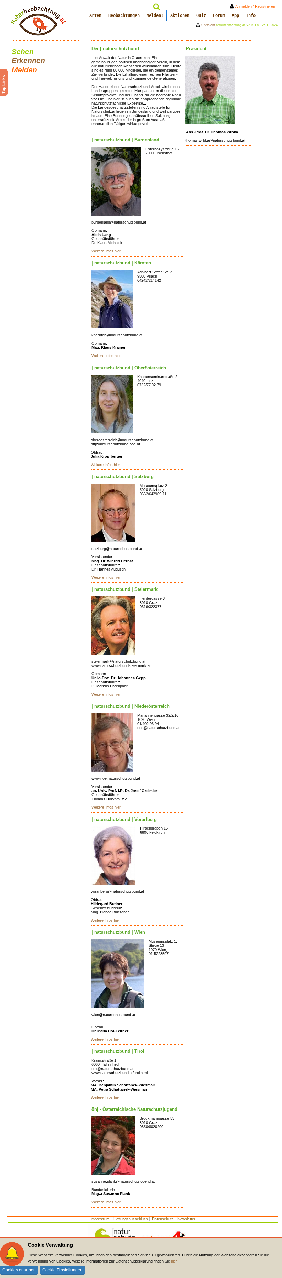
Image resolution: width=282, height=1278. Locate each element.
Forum (219, 15)
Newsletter (186, 1219)
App (235, 15)
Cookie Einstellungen (62, 1270)
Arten (95, 15)
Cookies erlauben (19, 1270)
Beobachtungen (124, 15)
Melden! (155, 15)
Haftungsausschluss (130, 1219)
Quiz (201, 15)
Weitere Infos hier (106, 251)
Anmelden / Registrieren (256, 6)
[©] (116, 181)
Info (251, 15)
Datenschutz (162, 1219)
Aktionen (179, 15)
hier (174, 1261)
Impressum (99, 1219)
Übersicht (208, 25)
